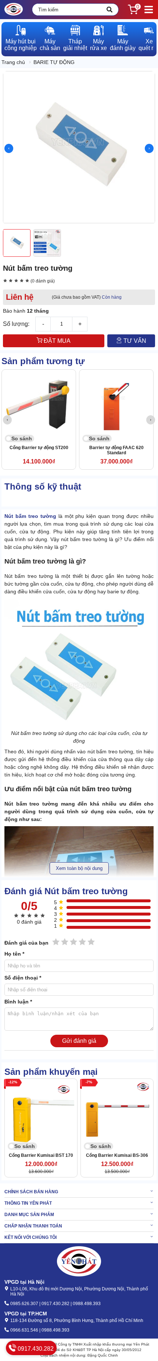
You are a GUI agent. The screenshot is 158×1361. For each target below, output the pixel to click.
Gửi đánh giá (79, 1041)
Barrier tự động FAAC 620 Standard (116, 450)
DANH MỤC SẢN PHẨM (29, 1214)
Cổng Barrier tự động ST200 (39, 447)
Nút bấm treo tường (30, 516)
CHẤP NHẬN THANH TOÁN (33, 1226)
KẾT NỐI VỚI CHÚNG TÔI (30, 1237)
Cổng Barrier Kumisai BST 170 (41, 1155)
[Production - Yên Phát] (13, 9)
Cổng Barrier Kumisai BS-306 (117, 1155)
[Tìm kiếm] (109, 9)
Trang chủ (13, 62)
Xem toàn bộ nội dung (79, 868)
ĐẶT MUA (56, 341)
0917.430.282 (35, 1349)
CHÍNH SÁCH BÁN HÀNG (31, 1191)
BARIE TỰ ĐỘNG (54, 62)
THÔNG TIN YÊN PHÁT (28, 1203)
